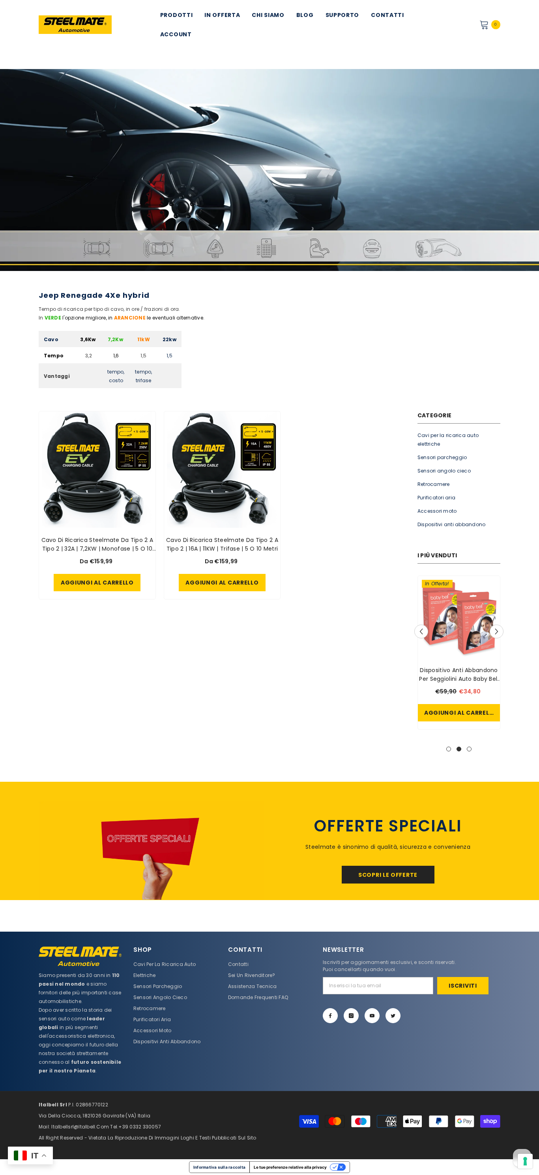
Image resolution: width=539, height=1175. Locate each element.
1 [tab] (448, 749)
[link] (269, 170)
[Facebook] (330, 1015)
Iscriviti (463, 986)
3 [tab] (469, 749)
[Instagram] (351, 1015)
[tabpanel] (458, 654)
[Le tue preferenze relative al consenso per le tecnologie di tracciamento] (525, 1161)
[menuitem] (458, 440)
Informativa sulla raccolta (219, 1167)
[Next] (496, 631)
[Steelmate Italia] (151, 850)
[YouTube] (372, 1015)
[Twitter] (393, 1015)
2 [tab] (459, 749)
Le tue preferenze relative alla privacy (290, 1167)
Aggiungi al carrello (460, 713)
